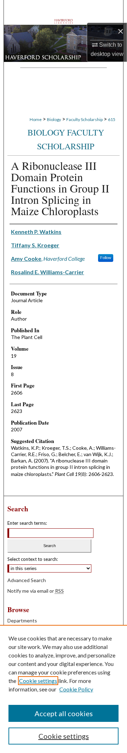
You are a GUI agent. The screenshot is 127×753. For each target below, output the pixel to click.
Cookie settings (38, 680)
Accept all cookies (64, 713)
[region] (63, 689)
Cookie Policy (76, 689)
